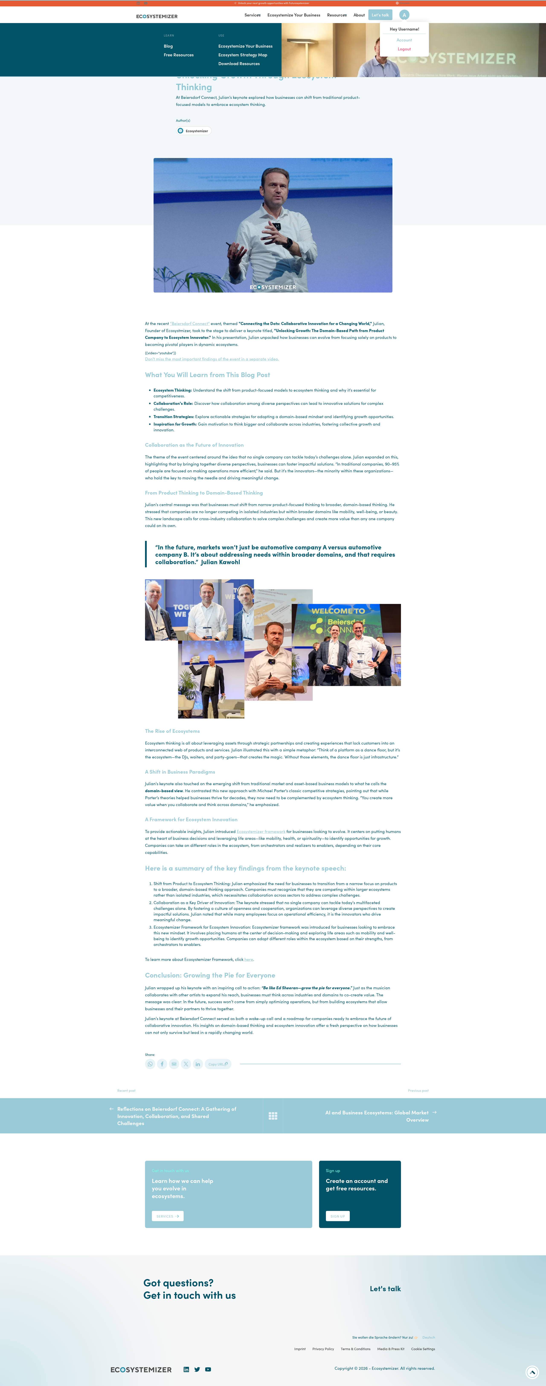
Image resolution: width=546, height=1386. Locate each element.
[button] (259, 14)
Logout (404, 48)
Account (404, 39)
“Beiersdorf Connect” (190, 323)
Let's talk (385, 1288)
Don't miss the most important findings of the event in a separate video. (212, 359)
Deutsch (405, 3)
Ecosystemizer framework (261, 831)
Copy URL (216, 1064)
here (248, 959)
